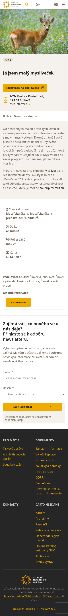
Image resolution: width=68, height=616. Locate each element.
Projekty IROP (45, 460)
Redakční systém (13, 596)
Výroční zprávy (46, 454)
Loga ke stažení (13, 464)
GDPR (40, 477)
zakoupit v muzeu (52, 188)
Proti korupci (44, 472)
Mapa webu (48, 608)
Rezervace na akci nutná (22, 87)
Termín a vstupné (25, 116)
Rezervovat (18, 302)
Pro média (11, 440)
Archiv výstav (44, 562)
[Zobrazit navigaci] (63, 4)
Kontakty (10, 504)
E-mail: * (8, 372)
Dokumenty (45, 440)
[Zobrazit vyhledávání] (26, 4)
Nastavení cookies (24, 608)
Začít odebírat (22, 407)
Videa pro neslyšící (48, 530)
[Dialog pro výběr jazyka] (56, 4)
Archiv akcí (43, 556)
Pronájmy (42, 519)
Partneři (41, 524)
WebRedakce (32, 596)
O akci (7, 116)
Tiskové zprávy (13, 449)
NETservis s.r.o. (52, 596)
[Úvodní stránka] (12, 4)
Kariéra (41, 513)
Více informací (19, 104)
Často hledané (47, 504)
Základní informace (49, 449)
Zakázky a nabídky (48, 466)
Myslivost (51, 171)
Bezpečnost (43, 483)
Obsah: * (8, 388)
